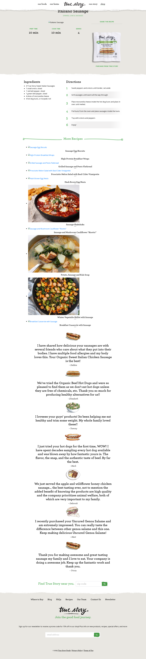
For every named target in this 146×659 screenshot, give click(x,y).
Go (104, 584)
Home (74, 5)
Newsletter (110, 599)
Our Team (81, 599)
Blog (50, 599)
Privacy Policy (77, 650)
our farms (54, 4)
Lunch (72, 16)
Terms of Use (88, 650)
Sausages (79, 16)
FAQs (58, 599)
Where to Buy (37, 599)
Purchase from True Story (107, 66)
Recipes (69, 599)
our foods (42, 4)
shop (103, 4)
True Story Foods (64, 650)
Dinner (66, 16)
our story (93, 4)
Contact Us (96, 599)
